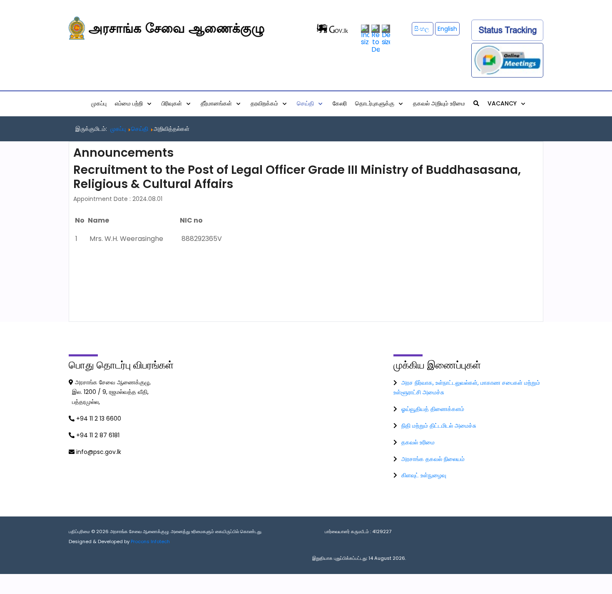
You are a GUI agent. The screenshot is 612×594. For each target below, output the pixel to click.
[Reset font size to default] (375, 38)
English (447, 29)
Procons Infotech (150, 541)
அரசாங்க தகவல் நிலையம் (433, 459)
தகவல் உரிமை (418, 442)
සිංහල (422, 29)
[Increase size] (365, 35)
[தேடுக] (476, 103)
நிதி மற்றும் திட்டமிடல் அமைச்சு (438, 425)
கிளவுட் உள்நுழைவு (423, 475)
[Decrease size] (386, 35)
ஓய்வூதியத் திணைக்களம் (432, 409)
